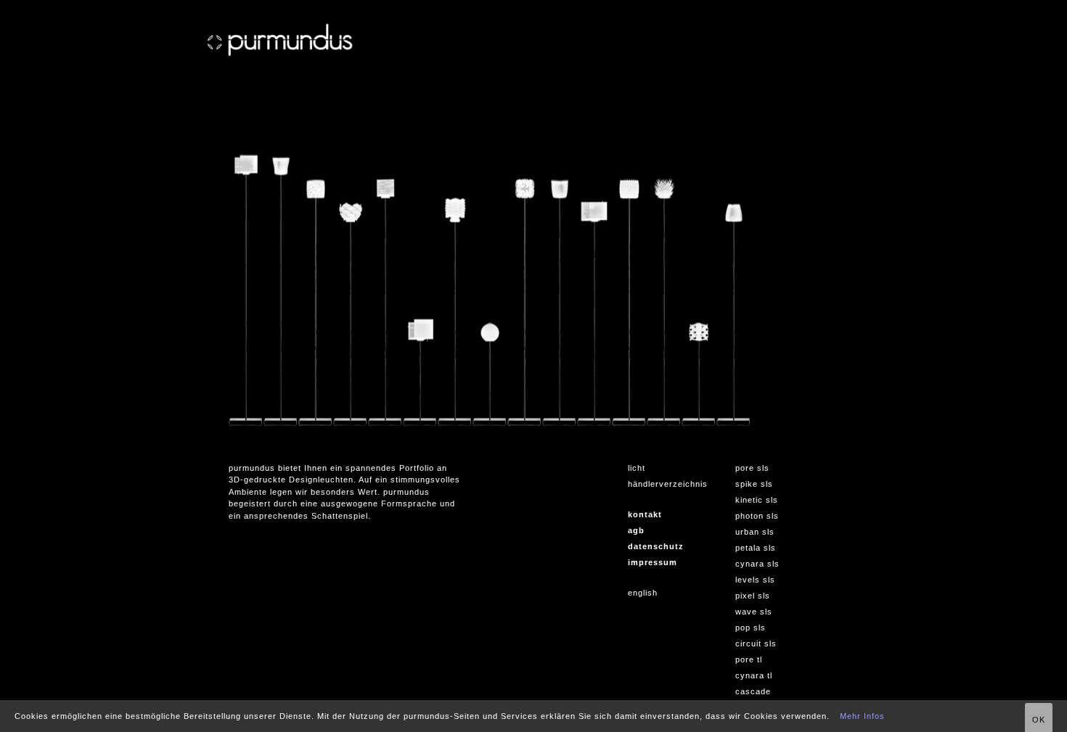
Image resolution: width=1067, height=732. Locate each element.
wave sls (753, 611)
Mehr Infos (862, 716)
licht (636, 468)
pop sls (750, 627)
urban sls (754, 531)
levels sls (755, 579)
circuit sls (756, 643)
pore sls (752, 468)
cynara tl (753, 675)
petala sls (755, 547)
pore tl (748, 659)
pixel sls (752, 595)
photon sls (757, 515)
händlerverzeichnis (668, 484)
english (643, 592)
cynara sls (757, 563)
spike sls (754, 484)
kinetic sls (756, 499)
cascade (753, 691)
